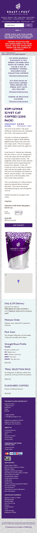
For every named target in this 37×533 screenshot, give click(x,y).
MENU (17, 26)
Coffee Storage (9, 506)
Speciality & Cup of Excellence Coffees (16, 468)
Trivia (6, 504)
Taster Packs (8, 477)
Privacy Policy (9, 435)
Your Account (25, 17)
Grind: (6, 207)
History (7, 501)
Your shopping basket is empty (11, 17)
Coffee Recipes (9, 502)
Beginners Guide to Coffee (12, 493)
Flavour (8, 122)
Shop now (8, 375)
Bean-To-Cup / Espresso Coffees (14, 463)
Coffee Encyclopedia (13, 491)
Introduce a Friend (10, 431)
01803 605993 (10, 410)
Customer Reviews (18, 14)
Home (3, 48)
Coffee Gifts (8, 476)
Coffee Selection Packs (11, 474)
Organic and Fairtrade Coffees (14, 466)
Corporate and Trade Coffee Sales (13, 439)
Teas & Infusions (9, 483)
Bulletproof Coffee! (10, 508)
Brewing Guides (9, 495)
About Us (4, 13)
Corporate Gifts (9, 443)
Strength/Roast (10, 120)
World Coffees (9, 497)
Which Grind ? (7, 14)
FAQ (15, 13)
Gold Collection (10, 48)
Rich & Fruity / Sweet (24, 122)
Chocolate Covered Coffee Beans (15, 485)
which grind (24, 201)
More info (8, 358)
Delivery (10, 13)
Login (32, 17)
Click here (8, 201)
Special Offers (31, 13)
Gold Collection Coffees (12, 470)
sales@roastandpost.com (13, 412)
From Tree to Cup (10, 499)
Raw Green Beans (10, 487)
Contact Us (29, 14)
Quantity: (7, 209)
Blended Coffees (9, 465)
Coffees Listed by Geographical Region (16, 479)
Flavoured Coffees (10, 481)
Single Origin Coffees (11, 461)
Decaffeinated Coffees (11, 472)
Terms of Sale (9, 433)
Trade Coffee (21, 13)
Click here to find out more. (18, 71)
